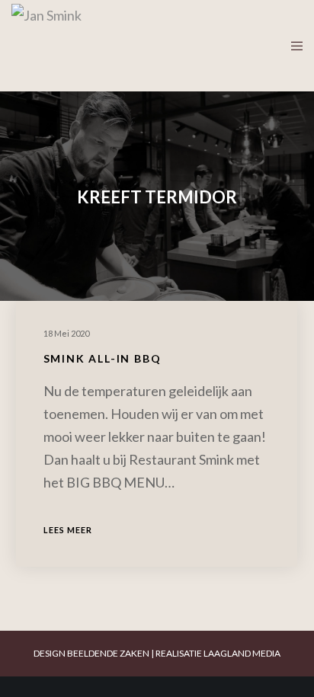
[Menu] (292, 45)
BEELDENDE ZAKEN (108, 653)
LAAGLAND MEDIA (241, 653)
